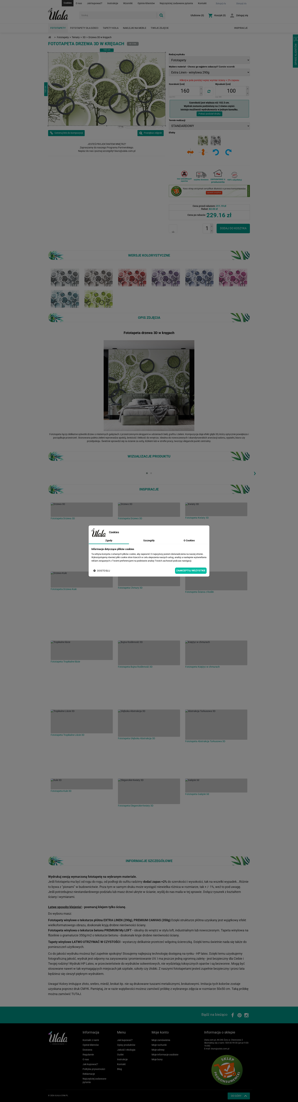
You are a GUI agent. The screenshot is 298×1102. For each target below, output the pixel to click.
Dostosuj (103, 570)
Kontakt (202, 3)
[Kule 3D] (82, 784)
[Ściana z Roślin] (216, 581)
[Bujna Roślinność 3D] (149, 653)
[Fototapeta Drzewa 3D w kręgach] (99, 277)
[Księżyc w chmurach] (216, 653)
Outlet (120, 1054)
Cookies (68, 3)
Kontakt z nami (91, 1040)
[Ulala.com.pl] (62, 14)
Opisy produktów (126, 1045)
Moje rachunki (159, 1045)
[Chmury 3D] (149, 579)
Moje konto (160, 1032)
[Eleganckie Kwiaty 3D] (149, 791)
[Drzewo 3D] (149, 510)
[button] (201, 88)
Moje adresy (158, 1049)
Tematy (76, 37)
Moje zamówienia (161, 1040)
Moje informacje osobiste (165, 1054)
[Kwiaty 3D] (216, 509)
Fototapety (58, 28)
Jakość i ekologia (126, 1049)
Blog (119, 1069)
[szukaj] (161, 15)
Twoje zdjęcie (160, 28)
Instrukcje (112, 3)
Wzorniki (128, 3)
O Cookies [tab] (189, 540)
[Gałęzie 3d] (216, 786)
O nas (79, 3)
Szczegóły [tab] (149, 540)
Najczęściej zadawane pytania (176, 3)
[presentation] (255, 472)
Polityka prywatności (94, 1069)
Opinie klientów (146, 3)
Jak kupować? (94, 3)
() (197, 15)
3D (84, 37)
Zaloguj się (242, 15)
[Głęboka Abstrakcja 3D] (149, 723)
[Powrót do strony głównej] (49, 37)
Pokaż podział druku (209, 113)
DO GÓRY (236, 1095)
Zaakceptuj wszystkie (190, 570)
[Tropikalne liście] (82, 650)
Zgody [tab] (108, 540)
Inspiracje (241, 28)
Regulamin (88, 1054)
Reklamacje (89, 1074)
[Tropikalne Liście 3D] (82, 721)
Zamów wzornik (227, 66)
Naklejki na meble (134, 28)
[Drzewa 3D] (82, 510)
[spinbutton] (185, 91)
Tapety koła (110, 28)
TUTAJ (76, 994)
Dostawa (87, 1049)
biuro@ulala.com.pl (220, 1048)
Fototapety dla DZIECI (84, 28)
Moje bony (157, 1059)
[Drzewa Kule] (82, 580)
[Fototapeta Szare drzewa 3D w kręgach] (65, 277)
